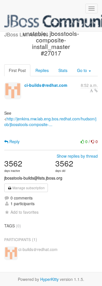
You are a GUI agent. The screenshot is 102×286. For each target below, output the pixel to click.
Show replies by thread (77, 156)
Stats (62, 70)
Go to (82, 70)
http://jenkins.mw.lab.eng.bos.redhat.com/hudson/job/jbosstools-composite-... (50, 121)
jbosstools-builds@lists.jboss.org (33, 178)
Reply (14, 141)
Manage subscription (28, 187)
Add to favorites (24, 212)
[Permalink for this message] (96, 90)
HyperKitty (49, 279)
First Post (17, 70)
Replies (42, 70)
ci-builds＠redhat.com (45, 85)
